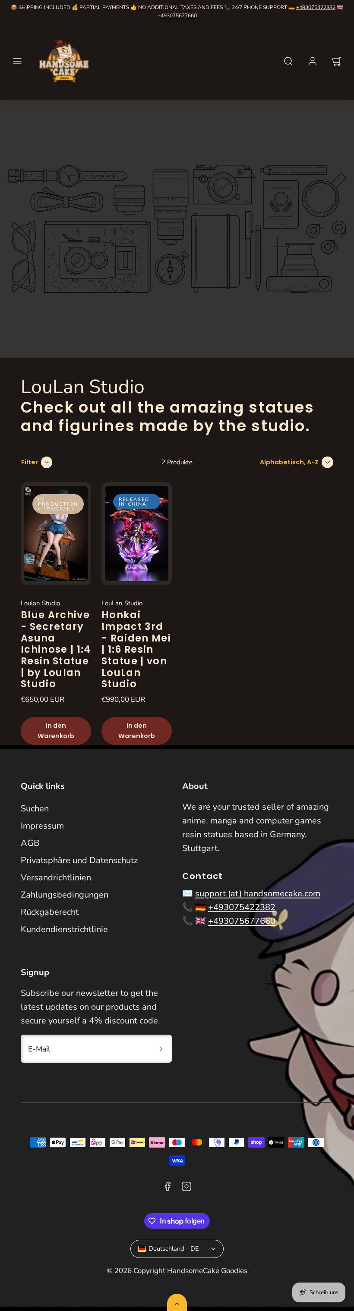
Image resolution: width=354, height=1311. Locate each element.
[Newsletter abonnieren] (161, 1048)
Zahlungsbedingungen (64, 895)
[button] (17, 61)
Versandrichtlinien (56, 877)
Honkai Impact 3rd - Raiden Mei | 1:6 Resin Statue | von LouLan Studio (136, 649)
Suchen (35, 808)
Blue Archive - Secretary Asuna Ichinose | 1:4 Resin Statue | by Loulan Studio (56, 649)
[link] (312, 61)
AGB (30, 843)
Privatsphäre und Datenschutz (79, 860)
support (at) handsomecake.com (257, 893)
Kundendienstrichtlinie (64, 929)
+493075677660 (177, 15)
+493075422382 (315, 7)
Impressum (42, 826)
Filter (29, 462)
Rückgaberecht (50, 912)
